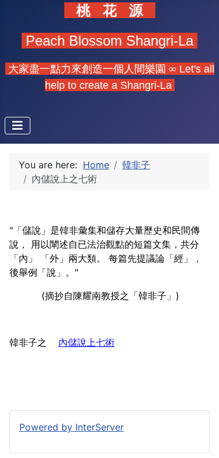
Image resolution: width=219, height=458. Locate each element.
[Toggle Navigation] (17, 125)
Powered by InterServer (71, 427)
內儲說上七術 (86, 342)
